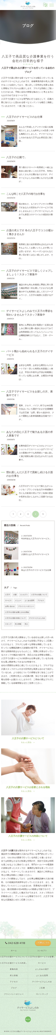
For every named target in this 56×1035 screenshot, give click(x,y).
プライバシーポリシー (26, 606)
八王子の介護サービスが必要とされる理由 (42, 956)
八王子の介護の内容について (15, 618)
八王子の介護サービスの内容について (14, 963)
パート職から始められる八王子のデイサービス (29, 353)
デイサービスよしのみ (37, 618)
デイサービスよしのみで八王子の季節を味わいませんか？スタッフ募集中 (29, 313)
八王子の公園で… (16, 157)
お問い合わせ (10, 606)
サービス (8, 600)
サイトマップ (42, 994)
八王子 (7, 594)
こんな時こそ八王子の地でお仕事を (25, 194)
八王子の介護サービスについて (14, 956)
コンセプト (24, 594)
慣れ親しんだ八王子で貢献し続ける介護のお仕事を (29, 474)
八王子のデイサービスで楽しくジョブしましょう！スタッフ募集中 (29, 273)
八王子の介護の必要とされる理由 (17, 612)
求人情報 (18, 624)
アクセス (41, 600)
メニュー (18, 600)
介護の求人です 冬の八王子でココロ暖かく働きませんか (29, 232)
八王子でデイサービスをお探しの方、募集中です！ (29, 393)
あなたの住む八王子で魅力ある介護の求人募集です (29, 434)
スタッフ (8, 624)
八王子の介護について (39, 594)
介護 (15, 594)
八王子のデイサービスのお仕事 (24, 117)
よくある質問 (29, 600)
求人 (26, 624)
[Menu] (51, 5)
